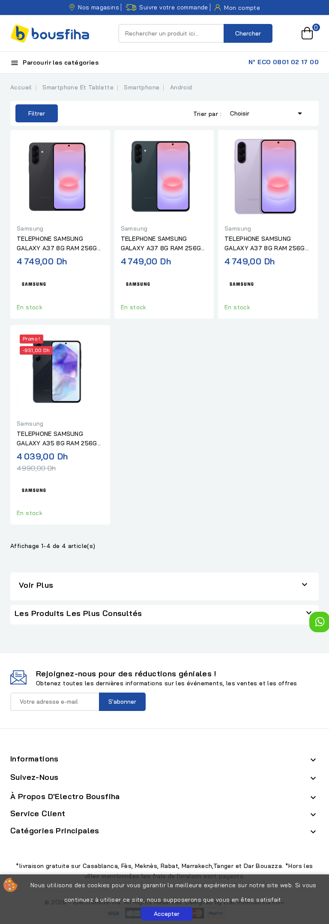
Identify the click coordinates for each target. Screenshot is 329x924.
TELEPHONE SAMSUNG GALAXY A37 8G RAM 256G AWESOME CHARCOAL (57, 244)
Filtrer (30, 110)
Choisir (267, 113)
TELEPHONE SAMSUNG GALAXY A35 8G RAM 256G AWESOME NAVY (57, 439)
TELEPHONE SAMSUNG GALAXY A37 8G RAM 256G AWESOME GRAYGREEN (161, 244)
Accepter (166, 914)
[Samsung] (34, 283)
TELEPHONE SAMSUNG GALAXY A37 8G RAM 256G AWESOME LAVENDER (264, 244)
